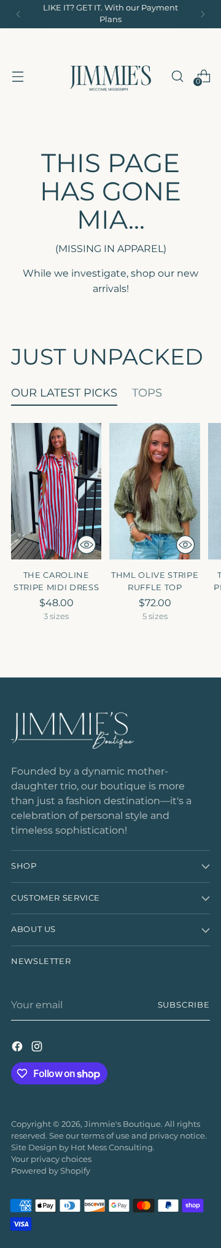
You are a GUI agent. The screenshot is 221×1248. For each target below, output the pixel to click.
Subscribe (184, 1004)
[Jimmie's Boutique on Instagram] (38, 1048)
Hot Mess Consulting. (113, 1147)
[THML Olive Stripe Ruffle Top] (154, 491)
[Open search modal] (177, 76)
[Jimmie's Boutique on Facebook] (18, 1048)
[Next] (202, 14)
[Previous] (18, 14)
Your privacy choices (51, 1159)
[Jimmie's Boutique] (110, 76)
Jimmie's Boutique (122, 1124)
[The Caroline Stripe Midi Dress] (56, 491)
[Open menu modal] (17, 76)
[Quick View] (86, 544)
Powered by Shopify (50, 1170)
